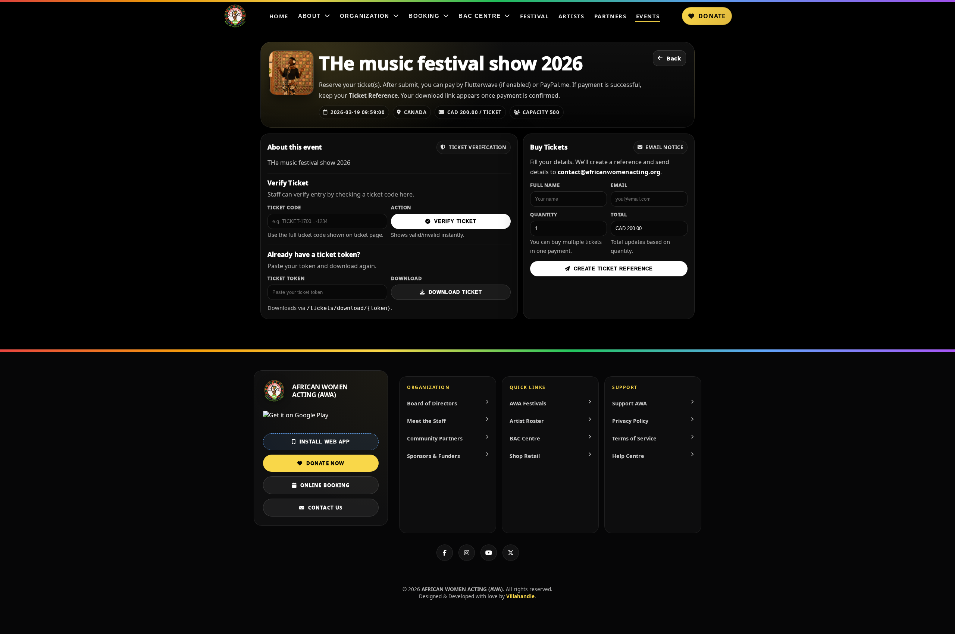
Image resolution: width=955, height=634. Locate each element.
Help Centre (628, 455)
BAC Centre (479, 16)
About (309, 16)
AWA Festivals (528, 403)
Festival (534, 16)
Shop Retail (525, 455)
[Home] (235, 16)
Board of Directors (432, 403)
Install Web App (325, 442)
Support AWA (629, 403)
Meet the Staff (426, 420)
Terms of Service (634, 438)
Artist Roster (527, 420)
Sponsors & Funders (433, 455)
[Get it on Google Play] (321, 420)
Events (648, 16)
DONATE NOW (325, 463)
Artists (571, 16)
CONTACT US (325, 507)
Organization (364, 16)
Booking (423, 16)
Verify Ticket (455, 221)
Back (674, 58)
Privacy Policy (630, 420)
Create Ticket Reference (613, 269)
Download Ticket (455, 292)
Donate (712, 16)
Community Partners (435, 438)
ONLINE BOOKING (325, 485)
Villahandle (520, 596)
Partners (610, 16)
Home (278, 16)
